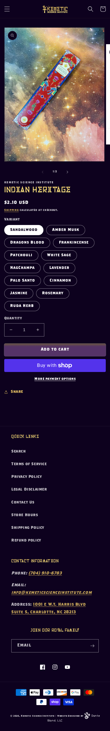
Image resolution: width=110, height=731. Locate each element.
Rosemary (52, 293)
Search (18, 451)
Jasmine (18, 293)
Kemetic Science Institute (37, 716)
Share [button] (17, 392)
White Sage (59, 255)
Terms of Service (29, 464)
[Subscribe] (92, 645)
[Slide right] (67, 172)
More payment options (55, 379)
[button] (7, 9)
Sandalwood (24, 230)
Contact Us (22, 502)
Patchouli (21, 255)
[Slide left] (42, 172)
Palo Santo (22, 280)
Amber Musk (65, 230)
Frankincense (74, 242)
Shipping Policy (27, 528)
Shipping (11, 210)
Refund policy (26, 540)
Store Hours (24, 515)
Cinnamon (60, 280)
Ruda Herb (22, 306)
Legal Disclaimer (29, 489)
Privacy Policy (26, 477)
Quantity (13, 318)
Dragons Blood (27, 242)
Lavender (59, 268)
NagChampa (22, 268)
